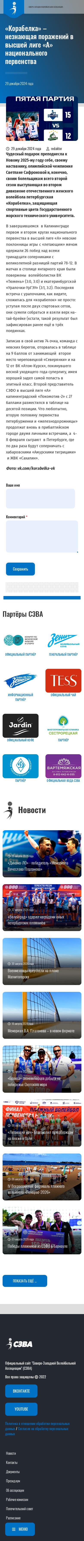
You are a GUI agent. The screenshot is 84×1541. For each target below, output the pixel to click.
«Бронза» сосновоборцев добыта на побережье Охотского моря (34, 1081)
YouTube (21, 1409)
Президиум (13, 1480)
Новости (11, 1453)
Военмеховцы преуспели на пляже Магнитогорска (33, 973)
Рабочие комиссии (17, 1499)
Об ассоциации (15, 1490)
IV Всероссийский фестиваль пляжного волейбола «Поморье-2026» (36, 1189)
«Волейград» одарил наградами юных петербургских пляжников (36, 920)
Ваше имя (13, 485)
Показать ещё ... (25, 1280)
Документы (13, 1471)
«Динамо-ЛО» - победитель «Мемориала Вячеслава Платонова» (38, 866)
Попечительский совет (19, 1508)
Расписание (13, 1517)
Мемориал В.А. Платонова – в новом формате (41, 1030)
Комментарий (15, 516)
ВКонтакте (21, 1391)
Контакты (11, 1462)
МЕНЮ (23, 1529)
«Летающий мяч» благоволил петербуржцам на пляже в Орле (40, 1135)
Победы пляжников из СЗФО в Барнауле (38, 1246)
